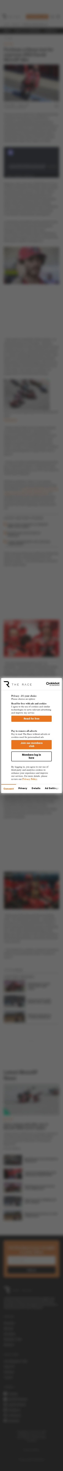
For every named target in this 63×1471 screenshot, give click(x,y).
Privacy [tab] (22, 788)
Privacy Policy (29, 779)
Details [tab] (36, 788)
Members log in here (31, 756)
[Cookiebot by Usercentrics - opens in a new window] (46, 684)
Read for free (31, 718)
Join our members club (31, 745)
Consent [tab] (9, 788)
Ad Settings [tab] (52, 788)
